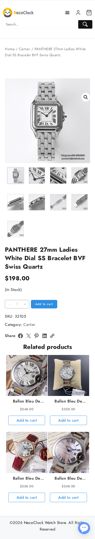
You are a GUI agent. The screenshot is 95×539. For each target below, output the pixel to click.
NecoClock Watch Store (45, 522)
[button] (85, 97)
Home (10, 49)
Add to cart (44, 304)
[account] (78, 13)
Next (84, 142)
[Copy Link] (52, 335)
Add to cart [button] (27, 420)
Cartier (24, 49)
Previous (11, 142)
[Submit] (85, 24)
